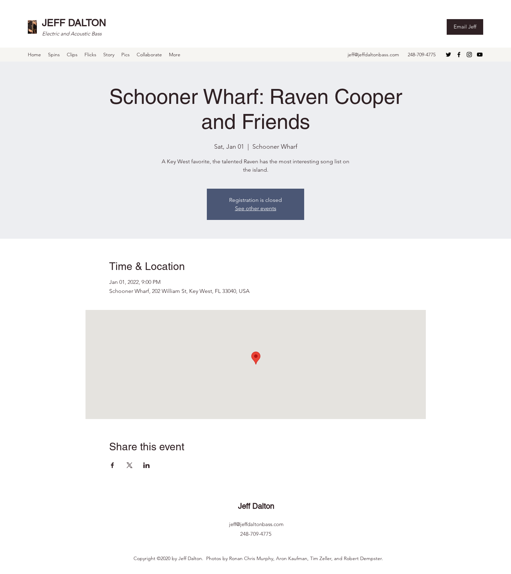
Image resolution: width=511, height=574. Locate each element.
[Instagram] (469, 54)
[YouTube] (479, 54)
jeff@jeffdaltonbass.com (373, 54)
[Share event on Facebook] (112, 465)
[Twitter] (448, 54)
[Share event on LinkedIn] (146, 465)
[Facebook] (458, 54)
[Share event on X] (129, 465)
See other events (255, 208)
